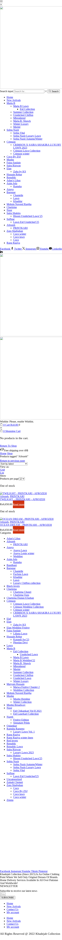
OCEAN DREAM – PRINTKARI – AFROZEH (26, 525)
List (2, 472)
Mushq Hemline (21, 699)
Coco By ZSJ (14, 156)
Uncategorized (14, 779)
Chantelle (18, 195)
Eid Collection (27, 109)
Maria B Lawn (21, 106)
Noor (9, 210)
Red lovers (12, 740)
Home (10, 97)
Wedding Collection (23, 690)
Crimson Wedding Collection (28, 606)
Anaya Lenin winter (23, 553)
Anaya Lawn (20, 550)
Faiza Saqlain (14, 162)
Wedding (18, 556)
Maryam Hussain (15, 684)
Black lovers (13, 586)
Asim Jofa (12, 183)
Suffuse (11, 219)
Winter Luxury (21, 124)
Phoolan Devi (20, 642)
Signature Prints (21, 722)
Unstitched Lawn (29, 654)
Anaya (10, 189)
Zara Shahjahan (15, 231)
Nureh (10, 716)
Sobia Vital (19, 132)
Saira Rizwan (14, 165)
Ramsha (17, 186)
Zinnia (10, 800)
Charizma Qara (21, 595)
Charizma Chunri (22, 592)
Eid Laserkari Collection (26, 713)
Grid (2, 469)
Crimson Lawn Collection (26, 150)
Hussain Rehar (14, 174)
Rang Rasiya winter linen (20, 737)
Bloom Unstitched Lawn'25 (27, 758)
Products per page (9, 478)
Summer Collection (23, 112)
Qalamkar (12, 725)
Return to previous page (12, 460)
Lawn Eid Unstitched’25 (26, 222)
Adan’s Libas (14, 180)
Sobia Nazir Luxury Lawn (27, 135)
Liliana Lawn (20, 633)
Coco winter (19, 234)
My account (13, 912)
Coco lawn (19, 236)
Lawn (16, 198)
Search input (6, 91)
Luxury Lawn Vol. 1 (24, 731)
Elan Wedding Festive (18, 627)
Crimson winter (21, 153)
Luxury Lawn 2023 (23, 752)
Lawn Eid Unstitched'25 (26, 776)
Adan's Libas (13, 538)
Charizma (12, 207)
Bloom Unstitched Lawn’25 (27, 216)
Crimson (11, 141)
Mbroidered (19, 118)
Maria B (11, 103)
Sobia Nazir (13, 129)
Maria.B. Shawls (22, 121)
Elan (9, 168)
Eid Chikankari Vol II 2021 (27, 710)
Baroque (11, 192)
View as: (4, 466)
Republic (11, 177)
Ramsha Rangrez (15, 728)
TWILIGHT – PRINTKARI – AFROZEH (22, 499)
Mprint (16, 127)
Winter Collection (22, 702)
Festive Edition (21, 719)
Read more (18, 504)
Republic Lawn (15, 746)
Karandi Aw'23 (21, 639)
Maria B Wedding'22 (24, 660)
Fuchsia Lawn (20, 574)
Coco (16, 239)
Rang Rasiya (13, 242)
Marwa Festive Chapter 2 (26, 687)
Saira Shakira (14, 213)
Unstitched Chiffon (23, 115)
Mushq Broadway (16, 705)
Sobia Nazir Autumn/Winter (27, 138)
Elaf (9, 618)
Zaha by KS (19, 171)
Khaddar (17, 201)
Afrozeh (11, 225)
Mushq (10, 159)
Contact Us (12, 909)
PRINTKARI (20, 228)
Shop (10, 453)
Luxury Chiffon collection (27, 583)
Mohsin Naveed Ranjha (19, 204)
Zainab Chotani (15, 782)
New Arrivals (14, 100)
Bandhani (12, 565)
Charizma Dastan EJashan (20, 598)
